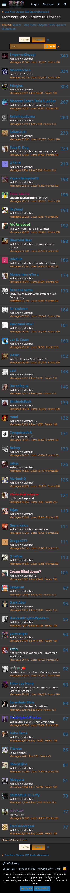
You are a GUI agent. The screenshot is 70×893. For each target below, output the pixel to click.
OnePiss (16, 556)
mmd (14, 417)
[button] (4, 4)
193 (64, 210)
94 (65, 634)
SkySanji (16, 209)
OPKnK (15, 163)
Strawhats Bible (22, 702)
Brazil (44, 706)
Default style (12, 863)
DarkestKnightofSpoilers (29, 618)
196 (64, 194)
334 (64, 71)
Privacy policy (45, 868)
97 (65, 588)
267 (64, 102)
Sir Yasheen (19, 309)
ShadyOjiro (18, 764)
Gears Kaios (19, 525)
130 (64, 449)
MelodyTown (48, 263)
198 (64, 179)
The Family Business (38, 228)
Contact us (9, 868)
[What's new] (58, 4)
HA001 (15, 355)
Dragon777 (18, 540)
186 (64, 260)
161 (64, 325)
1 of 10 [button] (25, 39)
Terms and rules (26, 868)
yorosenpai (18, 633)
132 (64, 418)
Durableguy (19, 386)
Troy (45, 197)
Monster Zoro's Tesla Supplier (33, 101)
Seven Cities (47, 721)
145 (64, 387)
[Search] (65, 4)
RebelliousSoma (22, 116)
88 (65, 703)
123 (64, 479)
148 (64, 371)
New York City (49, 151)
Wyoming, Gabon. (50, 672)
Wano (44, 529)
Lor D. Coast (19, 339)
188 (64, 241)
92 (65, 669)
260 (64, 117)
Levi (13, 370)
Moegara (17, 779)
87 (65, 719)
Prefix (52, 46)
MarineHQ (18, 478)
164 (64, 310)
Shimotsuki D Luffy (25, 795)
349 (64, 55)
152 (64, 356)
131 (64, 433)
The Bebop (47, 105)
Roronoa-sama (21, 290)
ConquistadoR (21, 432)
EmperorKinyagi (22, 54)
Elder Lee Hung (22, 683)
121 (64, 495)
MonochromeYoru (24, 274)
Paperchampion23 (24, 178)
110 (64, 557)
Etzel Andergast (22, 826)
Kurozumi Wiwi (21, 324)
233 (64, 133)
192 (64, 225)
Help (58, 868)
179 (64, 275)
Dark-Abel (18, 602)
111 (64, 526)
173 (64, 291)
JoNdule (16, 259)
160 (64, 340)
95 (65, 603)
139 (64, 402)
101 (64, 572)
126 (64, 464)
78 (65, 796)
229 (64, 148)
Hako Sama (18, 733)
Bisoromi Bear (21, 240)
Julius (14, 463)
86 (65, 734)
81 (65, 765)
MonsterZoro (20, 70)
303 (64, 86)
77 (65, 811)
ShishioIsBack (20, 401)
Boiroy (15, 448)
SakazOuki (18, 132)
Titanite (16, 748)
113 (64, 511)
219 (64, 164)
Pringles (16, 85)
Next (38, 39)
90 (65, 684)
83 (65, 749)
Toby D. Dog (19, 147)
